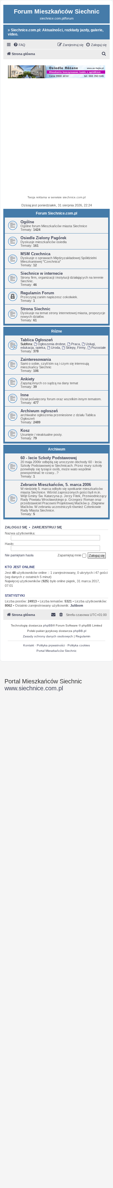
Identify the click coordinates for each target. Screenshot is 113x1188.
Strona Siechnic (35, 309)
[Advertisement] (56, 137)
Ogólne (27, 222)
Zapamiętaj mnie (70, 555)
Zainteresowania (35, 359)
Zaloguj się (16, 527)
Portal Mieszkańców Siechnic (56, 650)
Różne (56, 331)
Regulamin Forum (37, 293)
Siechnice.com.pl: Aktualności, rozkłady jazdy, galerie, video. (55, 32)
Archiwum (56, 449)
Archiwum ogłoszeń (39, 411)
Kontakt (28, 645)
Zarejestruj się (47, 527)
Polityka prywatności (51, 645)
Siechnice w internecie (41, 273)
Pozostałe (98, 347)
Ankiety (27, 379)
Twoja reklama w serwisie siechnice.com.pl (56, 197)
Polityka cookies (78, 645)
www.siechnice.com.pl (34, 688)
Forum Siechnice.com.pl (56, 213)
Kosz (25, 430)
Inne (24, 395)
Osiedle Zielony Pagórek (43, 238)
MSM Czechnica (35, 254)
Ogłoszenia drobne (51, 344)
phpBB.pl (79, 631)
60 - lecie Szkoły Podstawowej (48, 458)
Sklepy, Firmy (76, 347)
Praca (75, 344)
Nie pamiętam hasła (19, 555)
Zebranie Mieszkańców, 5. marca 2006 (55, 484)
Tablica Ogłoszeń (36, 340)
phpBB (48, 625)
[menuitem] (19, 44)
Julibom (76, 605)
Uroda (55, 347)
